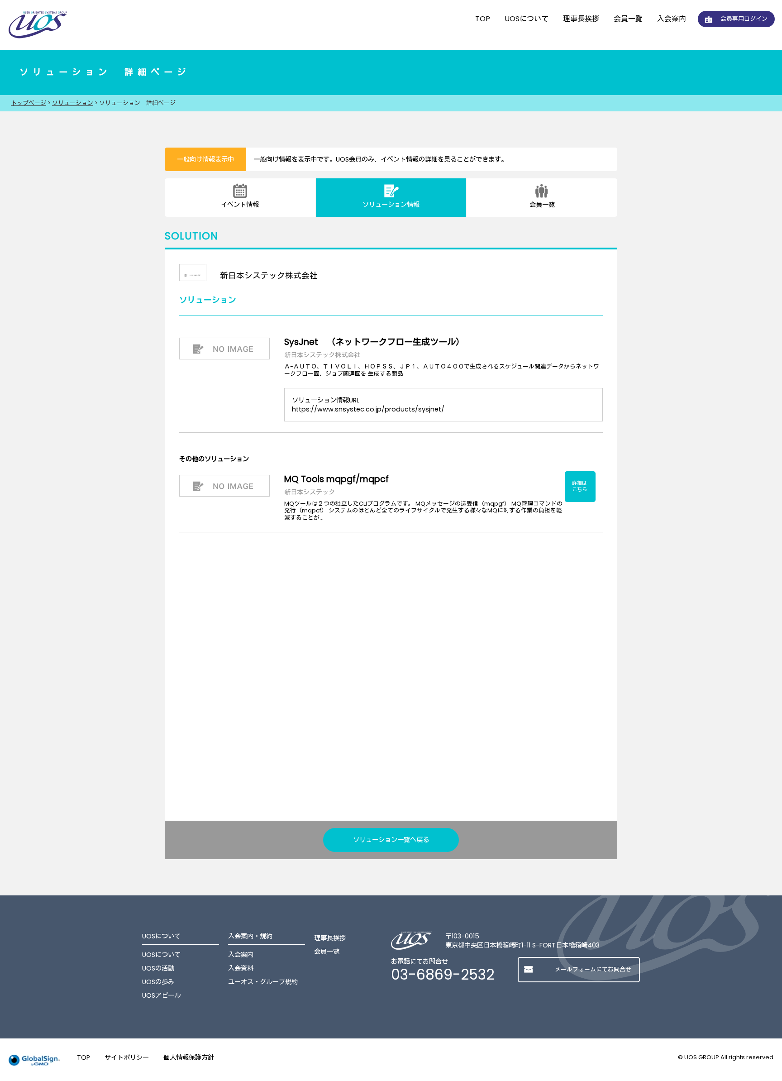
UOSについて (526, 19)
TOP (482, 19)
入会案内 (671, 19)
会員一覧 (628, 19)
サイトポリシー (127, 1057)
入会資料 (240, 968)
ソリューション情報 (391, 204)
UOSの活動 (158, 968)
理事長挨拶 (581, 19)
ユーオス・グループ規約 (263, 981)
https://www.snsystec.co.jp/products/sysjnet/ (368, 409)
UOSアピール (161, 995)
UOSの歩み (158, 981)
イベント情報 (240, 204)
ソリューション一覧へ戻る (391, 839)
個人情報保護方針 (188, 1057)
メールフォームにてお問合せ (593, 969)
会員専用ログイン (744, 19)
